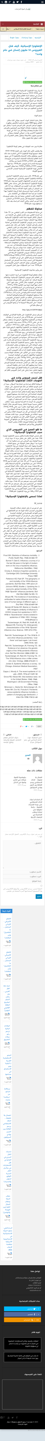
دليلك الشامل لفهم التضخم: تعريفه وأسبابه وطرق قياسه (12, 739)
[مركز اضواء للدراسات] (22, 9)
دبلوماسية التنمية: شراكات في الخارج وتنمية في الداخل (19, 780)
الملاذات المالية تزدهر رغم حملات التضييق (7, 1033)
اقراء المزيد (7, 945)
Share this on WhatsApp (34, 82)
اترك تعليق (39, 62)
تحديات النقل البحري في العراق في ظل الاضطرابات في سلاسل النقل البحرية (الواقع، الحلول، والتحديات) (7, 1166)
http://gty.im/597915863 (32, 310)
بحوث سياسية (8, 941)
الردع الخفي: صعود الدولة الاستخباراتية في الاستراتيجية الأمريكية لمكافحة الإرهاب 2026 (7, 1239)
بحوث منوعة (14, 37)
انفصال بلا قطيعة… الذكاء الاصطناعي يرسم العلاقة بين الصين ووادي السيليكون (36, 782)
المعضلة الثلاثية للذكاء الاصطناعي (33, 29)
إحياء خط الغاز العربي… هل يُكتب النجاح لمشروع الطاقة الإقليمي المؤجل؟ (6, 998)
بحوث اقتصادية (7, 1014)
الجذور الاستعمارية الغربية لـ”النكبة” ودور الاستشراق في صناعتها (7, 1065)
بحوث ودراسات (26, 37)
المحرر (28, 755)
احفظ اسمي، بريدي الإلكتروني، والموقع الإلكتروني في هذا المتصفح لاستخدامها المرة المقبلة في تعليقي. (22, 890)
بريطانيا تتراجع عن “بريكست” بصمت (6, 1094)
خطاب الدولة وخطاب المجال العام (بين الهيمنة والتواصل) (6, 1204)
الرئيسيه (38, 37)
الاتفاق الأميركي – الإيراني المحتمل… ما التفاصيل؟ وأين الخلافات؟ (7, 928)
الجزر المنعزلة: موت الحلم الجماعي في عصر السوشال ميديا (33, 739)
